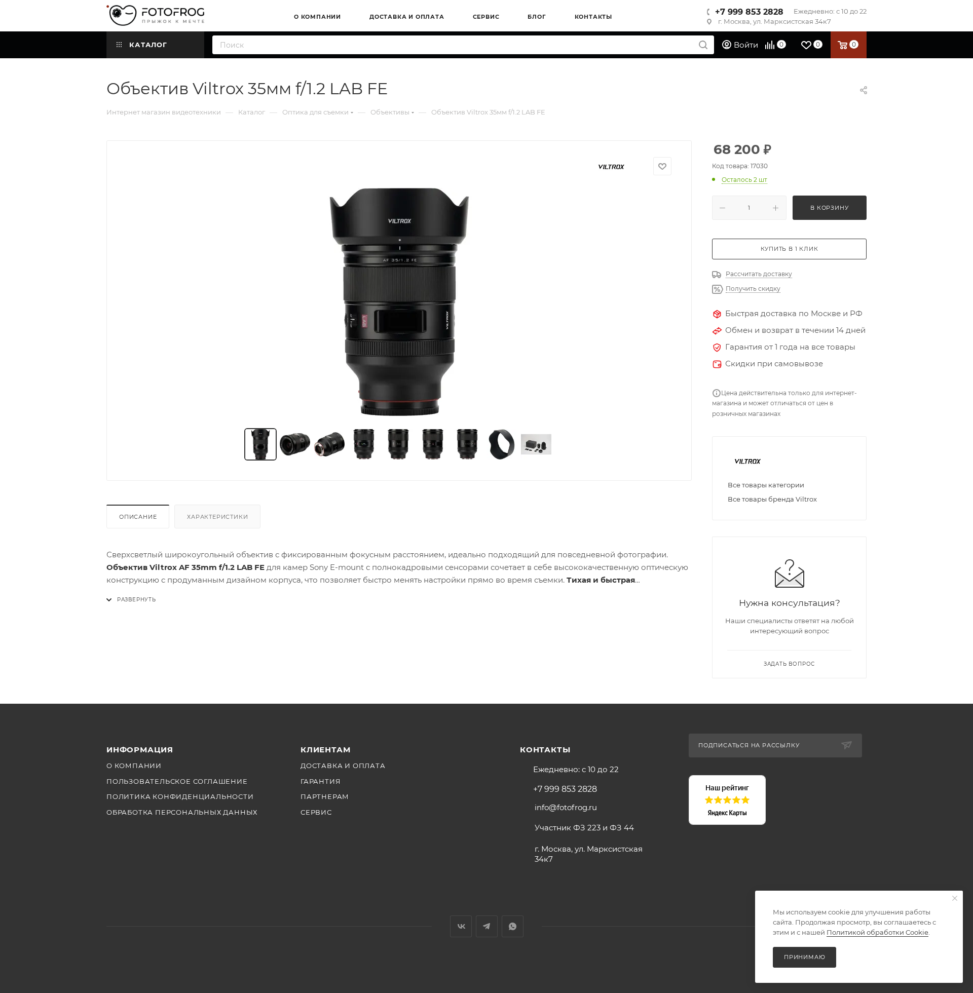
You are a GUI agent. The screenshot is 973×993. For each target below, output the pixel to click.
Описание (138, 516)
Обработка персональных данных (181, 812)
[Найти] (703, 44)
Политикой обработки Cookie (877, 932)
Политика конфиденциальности (180, 796)
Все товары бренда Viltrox (772, 499)
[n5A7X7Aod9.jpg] (399, 302)
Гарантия (321, 781)
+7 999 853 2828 (749, 12)
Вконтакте (461, 926)
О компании (134, 765)
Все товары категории (766, 485)
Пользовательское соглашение (177, 781)
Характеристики (217, 516)
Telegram (487, 926)
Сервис (316, 812)
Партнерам (325, 796)
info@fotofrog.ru (566, 807)
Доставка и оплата (343, 765)
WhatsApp (512, 926)
